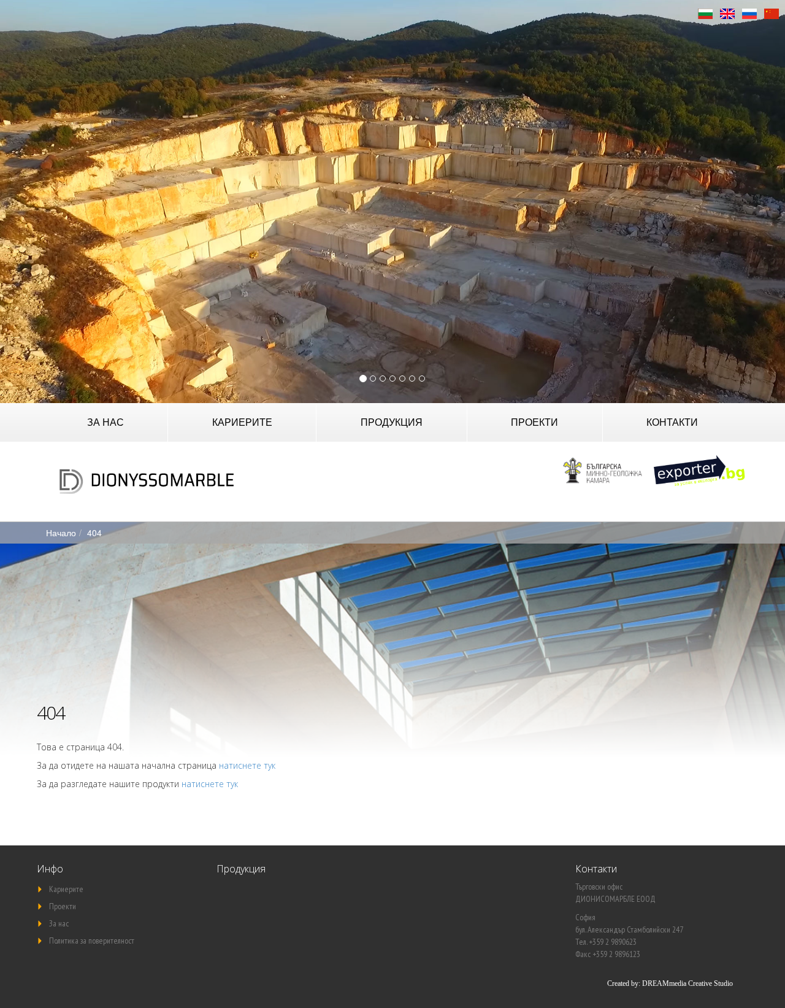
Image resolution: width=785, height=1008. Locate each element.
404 (94, 532)
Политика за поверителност (91, 940)
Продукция (392, 422)
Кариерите (242, 422)
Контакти (672, 422)
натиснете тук (247, 765)
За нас (105, 422)
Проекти (534, 422)
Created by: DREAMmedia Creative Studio (670, 983)
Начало (61, 532)
